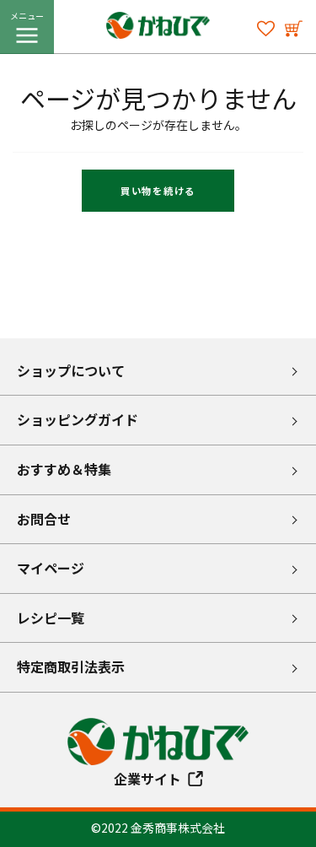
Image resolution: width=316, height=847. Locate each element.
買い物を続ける (158, 190)
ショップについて (71, 370)
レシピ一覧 (50, 617)
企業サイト (147, 779)
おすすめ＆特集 (64, 469)
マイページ (50, 568)
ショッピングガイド (77, 419)
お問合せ (44, 519)
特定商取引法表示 (71, 666)
